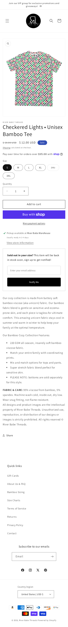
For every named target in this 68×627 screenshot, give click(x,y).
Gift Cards (13, 475)
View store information (20, 242)
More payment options (34, 223)
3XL (9, 175)
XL (40, 167)
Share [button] (9, 435)
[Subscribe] (52, 556)
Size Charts (13, 500)
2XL (55, 168)
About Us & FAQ (16, 484)
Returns (12, 516)
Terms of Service (16, 508)
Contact (12, 533)
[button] (7, 21)
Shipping (6, 147)
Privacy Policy (15, 525)
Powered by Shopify (47, 620)
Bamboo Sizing (16, 492)
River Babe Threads (28, 620)
